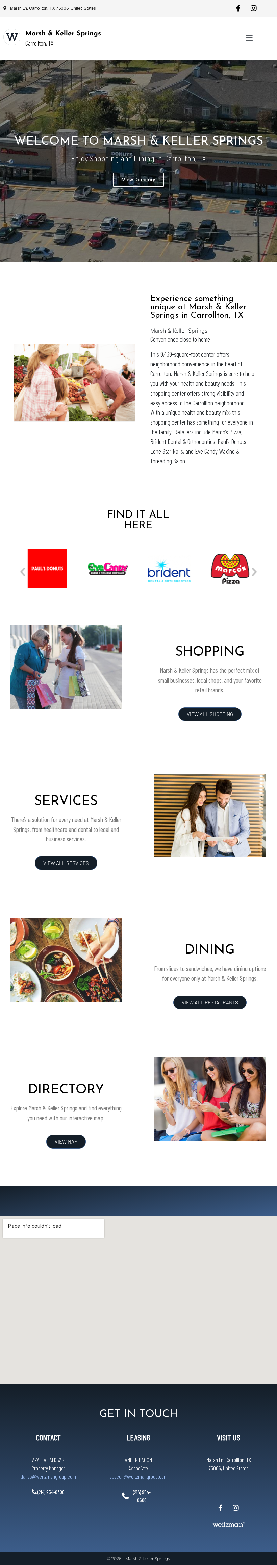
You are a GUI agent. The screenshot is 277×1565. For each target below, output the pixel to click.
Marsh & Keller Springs (63, 33)
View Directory (138, 180)
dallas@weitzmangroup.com (48, 1476)
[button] (23, 571)
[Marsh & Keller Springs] (11, 37)
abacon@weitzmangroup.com (138, 1476)
